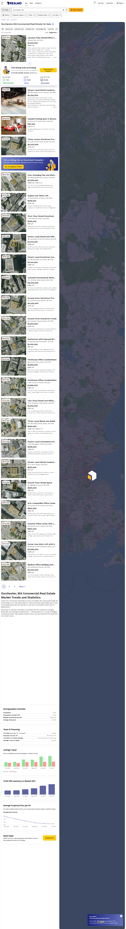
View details (29, 48)
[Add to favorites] (23, 37)
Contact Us (49, 838)
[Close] (121, 916)
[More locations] (56, 29)
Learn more (114, 923)
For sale (3, 19)
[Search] (66, 9)
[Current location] (2, 29)
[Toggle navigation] (3, 3)
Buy (26, 3)
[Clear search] (63, 9)
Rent (31, 3)
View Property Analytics (48, 70)
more (55, 57)
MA (8, 19)
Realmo (14, 3)
